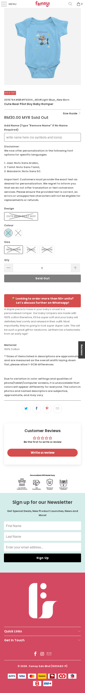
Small (31, 249)
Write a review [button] (43, 452)
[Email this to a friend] (57, 409)
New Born (13, 249)
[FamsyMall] (42, 4)
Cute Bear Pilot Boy (21, 216)
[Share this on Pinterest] (47, 409)
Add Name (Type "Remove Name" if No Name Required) (36, 128)
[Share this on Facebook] (36, 409)
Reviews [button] (82, 350)
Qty (6, 260)
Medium (47, 249)
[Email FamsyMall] (49, 654)
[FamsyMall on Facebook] (35, 654)
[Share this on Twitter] (26, 409)
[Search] (70, 4)
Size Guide (70, 113)
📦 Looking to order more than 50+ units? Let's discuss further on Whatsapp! (43, 301)
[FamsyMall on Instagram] (42, 654)
